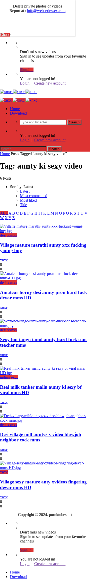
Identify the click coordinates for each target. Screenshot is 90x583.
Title (23, 205)
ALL (4, 213)
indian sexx (9, 377)
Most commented (33, 196)
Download (18, 113)
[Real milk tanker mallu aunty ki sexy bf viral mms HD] (45, 373)
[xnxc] (18, 92)
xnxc (4, 260)
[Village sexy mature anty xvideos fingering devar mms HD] (45, 467)
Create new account (50, 83)
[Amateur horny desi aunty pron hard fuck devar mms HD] (45, 278)
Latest (25, 191)
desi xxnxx (8, 235)
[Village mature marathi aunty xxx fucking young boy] (45, 231)
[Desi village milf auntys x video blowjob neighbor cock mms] (45, 420)
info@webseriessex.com (46, 11)
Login (25, 83)
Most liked (28, 200)
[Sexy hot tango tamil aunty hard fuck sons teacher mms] (45, 325)
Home (15, 109)
